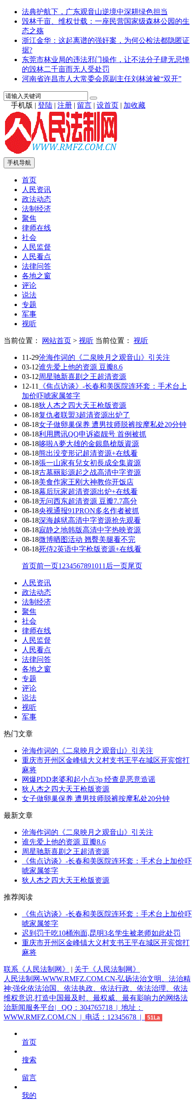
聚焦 (29, 218)
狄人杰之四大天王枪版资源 (82, 405)
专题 (29, 304)
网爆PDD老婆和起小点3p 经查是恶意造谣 (88, 779)
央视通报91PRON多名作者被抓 (89, 511)
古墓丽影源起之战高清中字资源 (90, 472)
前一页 (47, 566)
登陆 (45, 105)
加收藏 (134, 105)
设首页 (108, 105)
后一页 (117, 566)
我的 (29, 1095)
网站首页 (56, 340)
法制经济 (36, 209)
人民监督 (36, 247)
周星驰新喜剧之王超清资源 (82, 376)
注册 (64, 105)
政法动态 (36, 199)
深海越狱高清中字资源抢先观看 (90, 520)
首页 (29, 180)
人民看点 (36, 256)
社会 (29, 237)
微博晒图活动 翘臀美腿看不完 (87, 539)
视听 (29, 324)
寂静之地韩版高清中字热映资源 (90, 530)
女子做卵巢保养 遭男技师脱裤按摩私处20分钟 (112, 424)
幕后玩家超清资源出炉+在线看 (88, 491)
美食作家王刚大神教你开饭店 (86, 482)
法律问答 (36, 266)
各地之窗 (36, 276)
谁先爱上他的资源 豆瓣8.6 (81, 367)
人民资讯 (36, 189)
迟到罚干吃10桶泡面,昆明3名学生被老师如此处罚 (101, 933)
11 (102, 566)
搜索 (29, 1060)
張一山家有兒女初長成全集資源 (90, 463)
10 (94, 566)
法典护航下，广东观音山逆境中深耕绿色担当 (95, 12)
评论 (29, 285)
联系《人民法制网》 (36, 969)
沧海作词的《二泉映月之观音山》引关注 (104, 357)
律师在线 (36, 228)
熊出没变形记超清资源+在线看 (88, 453)
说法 (29, 295)
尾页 (135, 566)
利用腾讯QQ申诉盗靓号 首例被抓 (92, 434)
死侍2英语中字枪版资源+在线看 (90, 549)
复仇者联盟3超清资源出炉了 (84, 415)
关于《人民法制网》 (107, 969)
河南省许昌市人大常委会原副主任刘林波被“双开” (101, 79)
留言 (84, 105)
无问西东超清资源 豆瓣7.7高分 (88, 501)
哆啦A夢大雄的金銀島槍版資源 (89, 443)
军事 (29, 314)
